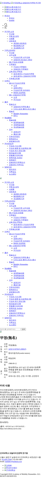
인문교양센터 (9, 50)
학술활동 (8, 118)
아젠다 (7, 81)
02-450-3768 (6, 459)
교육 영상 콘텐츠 (15, 71)
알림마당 (8, 167)
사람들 (11, 39)
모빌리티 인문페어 (20, 69)
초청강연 (17, 132)
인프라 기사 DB (15, 146)
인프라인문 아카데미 (21, 90)
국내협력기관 (18, 48)
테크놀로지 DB (15, 153)
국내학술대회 (18, 127)
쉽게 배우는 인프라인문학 (23, 74)
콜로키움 (17, 134)
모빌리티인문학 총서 (21, 107)
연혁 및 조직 (14, 36)
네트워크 (12, 41)
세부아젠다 (17, 88)
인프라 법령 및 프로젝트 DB (20, 148)
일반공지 (12, 169)
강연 (11, 129)
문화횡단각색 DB (16, 155)
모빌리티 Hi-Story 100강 (22, 60)
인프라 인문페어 (19, 67)
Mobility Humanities (20, 114)
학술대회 (12, 120)
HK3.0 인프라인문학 (17, 83)
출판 (6, 102)
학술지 (11, 111)
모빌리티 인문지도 (16, 165)
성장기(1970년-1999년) (17, 349)
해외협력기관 (18, 46)
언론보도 (12, 172)
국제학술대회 (18, 125)
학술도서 (12, 104)
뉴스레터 (12, 174)
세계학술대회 (18, 122)
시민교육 (12, 55)
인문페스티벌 (14, 78)
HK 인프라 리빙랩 (16, 62)
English (11, 20)
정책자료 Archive (15, 158)
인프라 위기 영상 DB (17, 151)
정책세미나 (13, 139)
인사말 (11, 34)
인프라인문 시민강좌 (21, 57)
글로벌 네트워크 (19, 43)
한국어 (7, 16)
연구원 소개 (9, 32)
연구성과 (17, 100)
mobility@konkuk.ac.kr (13, 461)
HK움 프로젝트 (19, 93)
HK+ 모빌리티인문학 (17, 95)
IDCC (15, 116)
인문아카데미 (14, 137)
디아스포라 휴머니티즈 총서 (24, 109)
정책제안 (12, 160)
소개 (15, 86)
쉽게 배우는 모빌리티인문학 (24, 76)
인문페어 (12, 64)
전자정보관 (8, 144)
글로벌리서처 (14, 141)
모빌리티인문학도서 (17, 162)
